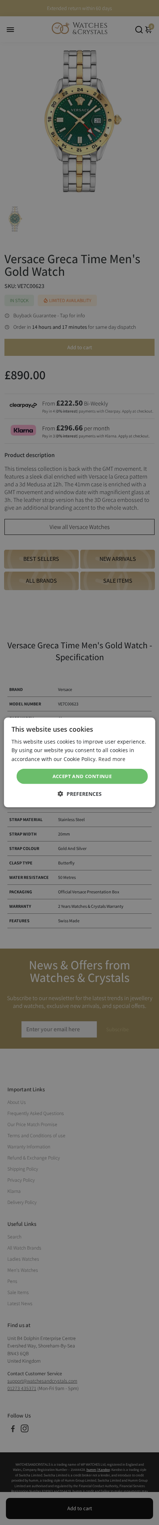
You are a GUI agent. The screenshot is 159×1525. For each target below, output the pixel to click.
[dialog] (79, 762)
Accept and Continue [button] (82, 776)
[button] (80, 794)
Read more (111, 758)
